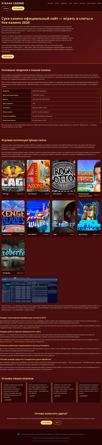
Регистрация (46, 422)
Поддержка (63, 3)
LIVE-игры (82, 3)
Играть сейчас (7, 56)
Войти (57, 422)
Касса (70, 3)
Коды (98, 3)
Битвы (57, 3)
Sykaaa (13, 3)
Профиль (6, 8)
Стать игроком (18, 8)
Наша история (91, 3)
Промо (76, 3)
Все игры (50, 3)
